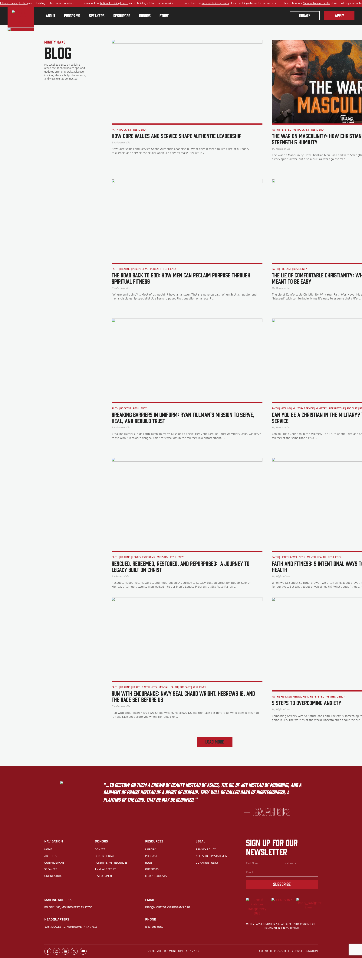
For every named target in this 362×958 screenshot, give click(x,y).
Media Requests (156, 876)
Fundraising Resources (111, 863)
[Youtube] (83, 951)
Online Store (53, 876)
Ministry (321, 408)
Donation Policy (207, 863)
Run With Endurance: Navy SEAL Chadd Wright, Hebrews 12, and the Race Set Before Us (183, 696)
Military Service (303, 408)
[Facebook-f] (47, 951)
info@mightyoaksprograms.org (167, 907)
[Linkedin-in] (65, 951)
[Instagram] (56, 951)
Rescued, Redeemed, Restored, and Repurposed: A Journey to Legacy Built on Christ (180, 566)
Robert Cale (122, 576)
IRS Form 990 (103, 876)
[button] (214, 742)
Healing (125, 269)
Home (48, 849)
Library (150, 849)
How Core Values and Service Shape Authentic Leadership (177, 135)
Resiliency (140, 130)
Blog (148, 863)
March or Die (122, 142)
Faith (115, 130)
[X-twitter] (74, 951)
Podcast (125, 130)
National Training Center (114, 3)
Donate (100, 849)
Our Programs (54, 863)
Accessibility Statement (212, 856)
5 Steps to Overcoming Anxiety (306, 702)
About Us (50, 856)
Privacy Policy (206, 849)
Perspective (288, 130)
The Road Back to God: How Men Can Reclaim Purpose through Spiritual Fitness (181, 278)
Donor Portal (104, 856)
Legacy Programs (143, 557)
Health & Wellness (293, 557)
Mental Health (316, 557)
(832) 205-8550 (154, 927)
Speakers (50, 869)
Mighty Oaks (282, 576)
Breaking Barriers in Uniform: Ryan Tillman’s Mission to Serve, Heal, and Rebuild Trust (183, 417)
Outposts (152, 869)
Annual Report (105, 869)
